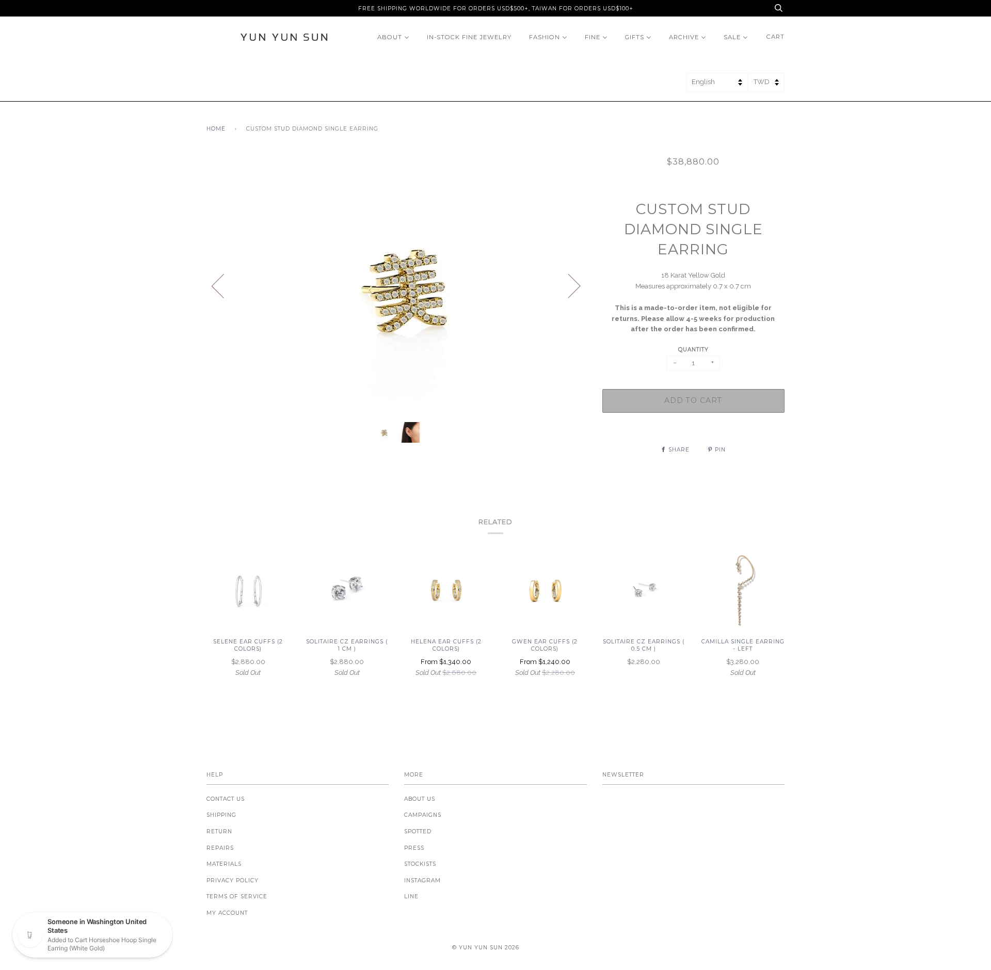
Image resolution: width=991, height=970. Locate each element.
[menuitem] (393, 37)
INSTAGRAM (422, 880)
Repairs (220, 848)
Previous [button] (224, 285)
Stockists (420, 864)
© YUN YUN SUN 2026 (485, 947)
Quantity (693, 349)
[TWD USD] (766, 85)
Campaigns (422, 815)
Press (414, 848)
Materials (224, 864)
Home (216, 128)
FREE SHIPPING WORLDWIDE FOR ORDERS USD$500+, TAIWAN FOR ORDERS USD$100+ (495, 8)
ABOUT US (419, 799)
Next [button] (568, 285)
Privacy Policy (232, 880)
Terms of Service (236, 896)
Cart (775, 36)
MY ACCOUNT (227, 913)
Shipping (221, 815)
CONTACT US (225, 799)
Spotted (417, 831)
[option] (396, 285)
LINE (411, 896)
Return (219, 831)
